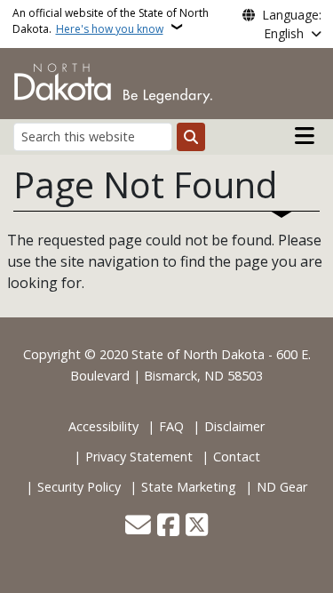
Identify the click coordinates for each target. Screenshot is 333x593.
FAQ (171, 426)
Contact (236, 456)
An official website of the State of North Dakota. (110, 20)
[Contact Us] (138, 526)
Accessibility (103, 426)
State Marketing (188, 486)
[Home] (113, 82)
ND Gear (282, 486)
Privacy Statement (139, 456)
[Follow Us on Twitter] (197, 526)
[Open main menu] (304, 136)
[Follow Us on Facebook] (168, 526)
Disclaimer (234, 426)
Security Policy (79, 486)
